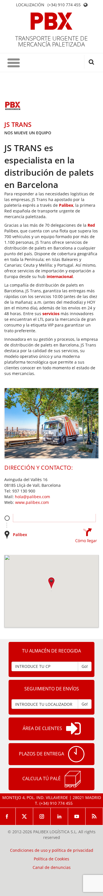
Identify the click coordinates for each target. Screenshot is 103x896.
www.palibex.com (32, 502)
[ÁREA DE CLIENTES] (73, 728)
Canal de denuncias (52, 867)
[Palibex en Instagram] (42, 816)
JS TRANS (17, 124)
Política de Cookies (51, 859)
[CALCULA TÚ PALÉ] (73, 779)
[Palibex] (52, 21)
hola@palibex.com (32, 496)
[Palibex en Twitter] (24, 816)
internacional (60, 276)
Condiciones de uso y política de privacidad (51, 850)
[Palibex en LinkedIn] (59, 816)
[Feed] (94, 816)
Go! (85, 666)
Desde (7, 518)
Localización (30, 5)
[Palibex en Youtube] (77, 816)
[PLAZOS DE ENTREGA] (76, 754)
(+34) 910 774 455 (64, 5)
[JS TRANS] (12, 106)
